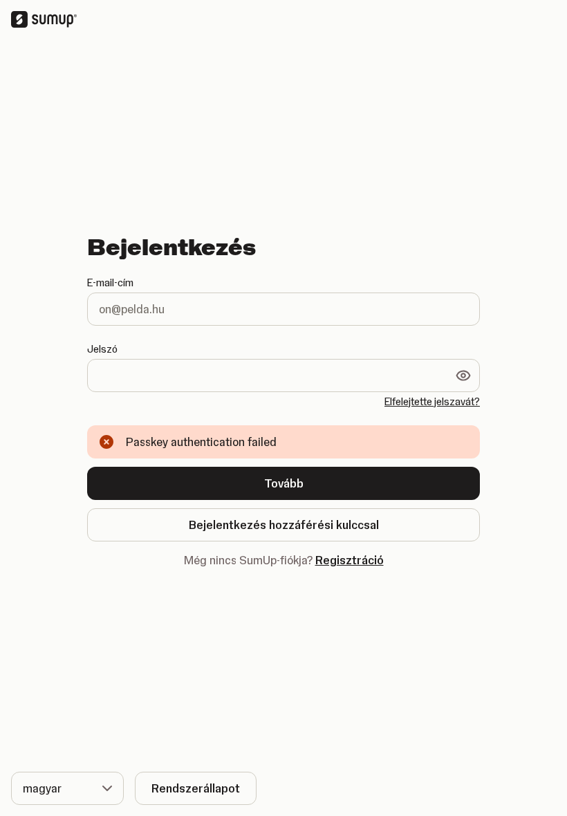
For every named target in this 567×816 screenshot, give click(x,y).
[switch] (463, 375)
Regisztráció (349, 560)
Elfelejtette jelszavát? (432, 402)
